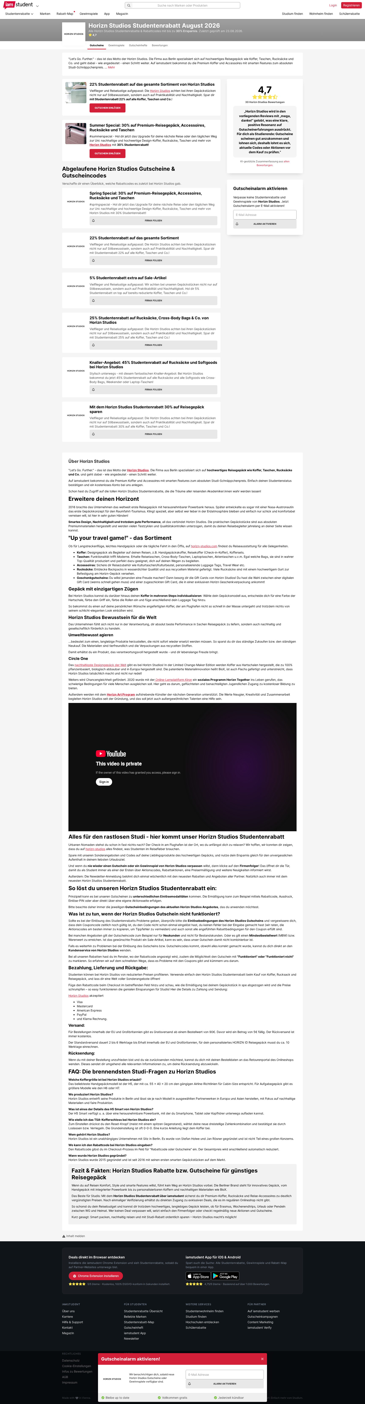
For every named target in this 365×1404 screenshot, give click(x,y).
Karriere (67, 1316)
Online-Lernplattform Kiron (173, 679)
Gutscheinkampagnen (263, 1316)
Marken (45, 13)
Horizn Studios (160, 90)
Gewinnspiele (89, 13)
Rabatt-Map (65, 13)
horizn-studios (95, 849)
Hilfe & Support (72, 1322)
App (107, 13)
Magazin (122, 13)
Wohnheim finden (321, 13)
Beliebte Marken (135, 1316)
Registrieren (351, 5)
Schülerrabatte (349, 13)
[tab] (96, 45)
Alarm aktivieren (264, 223)
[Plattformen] (37, 6)
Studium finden (292, 13)
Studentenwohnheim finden (204, 1311)
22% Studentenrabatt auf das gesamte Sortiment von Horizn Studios (152, 84)
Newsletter (131, 1338)
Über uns (68, 1311)
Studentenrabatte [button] (18, 13)
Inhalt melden (75, 1236)
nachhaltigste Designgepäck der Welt (100, 665)
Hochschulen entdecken (202, 1322)
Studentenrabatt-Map (139, 1322)
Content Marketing (260, 1322)
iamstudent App (135, 1333)
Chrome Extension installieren (98, 1276)
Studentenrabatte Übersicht (143, 1311)
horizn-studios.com (204, 546)
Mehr (111, 67)
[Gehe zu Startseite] (18, 5)
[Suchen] (128, 5)
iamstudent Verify (260, 1327)
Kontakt (67, 1327)
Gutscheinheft (133, 1327)
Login (333, 5)
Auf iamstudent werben (264, 1311)
